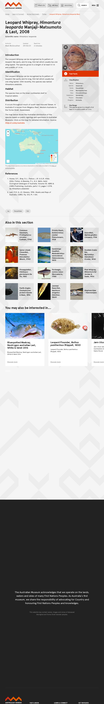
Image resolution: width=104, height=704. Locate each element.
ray (8, 211)
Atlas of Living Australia (14, 122)
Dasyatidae (18, 211)
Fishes (44, 14)
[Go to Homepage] (15, 700)
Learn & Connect (18, 14)
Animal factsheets (33, 14)
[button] (8, 131)
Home (7, 14)
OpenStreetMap (42, 163)
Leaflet (37, 163)
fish (28, 211)
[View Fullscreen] (8, 161)
